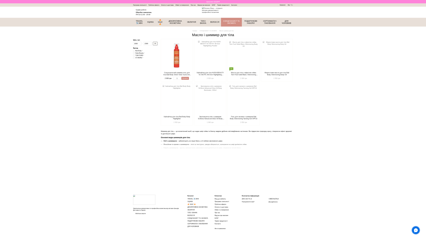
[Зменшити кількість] (174, 78)
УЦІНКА (150, 22)
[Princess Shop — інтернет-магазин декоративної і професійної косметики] (144, 199)
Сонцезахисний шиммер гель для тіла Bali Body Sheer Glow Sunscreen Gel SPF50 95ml (177, 75)
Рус (292, 5)
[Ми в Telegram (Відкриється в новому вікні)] (243, 5)
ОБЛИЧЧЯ (191, 22)
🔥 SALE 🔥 (160, 22)
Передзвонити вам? (248, 202)
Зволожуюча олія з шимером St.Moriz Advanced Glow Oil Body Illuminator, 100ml (210, 119)
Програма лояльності (140, 5)
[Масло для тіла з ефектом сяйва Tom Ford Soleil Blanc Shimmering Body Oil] (243, 55)
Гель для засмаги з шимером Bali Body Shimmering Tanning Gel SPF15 (243, 118)
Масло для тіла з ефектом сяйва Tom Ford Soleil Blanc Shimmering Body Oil (243, 75)
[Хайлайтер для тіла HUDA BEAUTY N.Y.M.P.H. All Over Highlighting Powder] (210, 55)
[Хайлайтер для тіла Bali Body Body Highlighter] (177, 99)
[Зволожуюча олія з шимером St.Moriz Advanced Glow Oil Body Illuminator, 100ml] (210, 99)
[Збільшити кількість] (180, 78)
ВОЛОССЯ (214, 22)
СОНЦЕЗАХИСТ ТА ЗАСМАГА (231, 22)
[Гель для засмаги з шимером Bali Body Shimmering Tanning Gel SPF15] (243, 99)
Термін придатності (223, 5)
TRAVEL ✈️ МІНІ (139, 22)
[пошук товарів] (279, 12)
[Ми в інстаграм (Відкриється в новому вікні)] (240, 5)
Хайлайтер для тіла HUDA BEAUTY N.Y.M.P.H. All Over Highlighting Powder (210, 75)
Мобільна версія (140, 213)
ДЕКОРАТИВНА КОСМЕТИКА (175, 22)
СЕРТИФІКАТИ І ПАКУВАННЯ (269, 22)
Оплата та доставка (167, 5)
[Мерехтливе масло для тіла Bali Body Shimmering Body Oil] (277, 55)
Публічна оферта (153, 5)
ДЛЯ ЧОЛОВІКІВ (286, 22)
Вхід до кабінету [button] (220, 199)
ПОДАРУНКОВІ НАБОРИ (250, 22)
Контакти (234, 5)
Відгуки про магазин (204, 5)
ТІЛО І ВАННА (203, 22)
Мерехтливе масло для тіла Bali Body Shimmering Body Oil (277, 74)
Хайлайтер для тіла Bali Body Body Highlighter (177, 118)
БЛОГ (213, 5)
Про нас (193, 5)
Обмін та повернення (182, 5)
